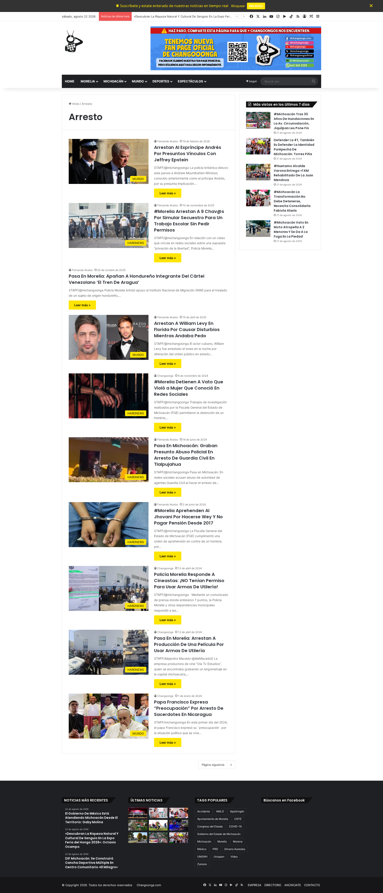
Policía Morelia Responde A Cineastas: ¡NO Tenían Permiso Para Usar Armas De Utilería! (189, 580)
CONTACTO (312, 885)
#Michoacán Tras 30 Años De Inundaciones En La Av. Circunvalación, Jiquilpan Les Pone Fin (294, 121)
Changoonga (165, 375)
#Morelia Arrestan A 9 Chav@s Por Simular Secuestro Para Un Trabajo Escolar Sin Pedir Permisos (189, 220)
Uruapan (219, 856)
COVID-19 (235, 826)
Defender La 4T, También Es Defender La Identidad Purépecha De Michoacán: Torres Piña (294, 147)
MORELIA (88, 81)
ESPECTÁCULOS (190, 81)
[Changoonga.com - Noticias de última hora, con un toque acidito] (73, 41)
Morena (237, 841)
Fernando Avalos (167, 141)
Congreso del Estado (210, 826)
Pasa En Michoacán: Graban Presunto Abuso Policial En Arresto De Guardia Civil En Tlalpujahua (185, 455)
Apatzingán (237, 811)
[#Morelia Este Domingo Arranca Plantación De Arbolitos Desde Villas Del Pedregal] (137, 837)
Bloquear (238, 6)
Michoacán (204, 841)
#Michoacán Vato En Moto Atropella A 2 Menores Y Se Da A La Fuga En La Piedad (291, 229)
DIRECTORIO (272, 885)
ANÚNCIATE (292, 885)
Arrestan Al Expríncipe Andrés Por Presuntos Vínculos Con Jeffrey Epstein (187, 153)
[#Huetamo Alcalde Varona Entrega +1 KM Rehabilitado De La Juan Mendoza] (258, 172)
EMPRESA (254, 885)
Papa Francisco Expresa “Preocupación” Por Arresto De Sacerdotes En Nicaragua (188, 708)
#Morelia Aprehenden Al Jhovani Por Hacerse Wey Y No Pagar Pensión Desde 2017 (188, 516)
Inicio (75, 103)
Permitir (256, 6)
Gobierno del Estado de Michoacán (218, 834)
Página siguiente (213, 764)
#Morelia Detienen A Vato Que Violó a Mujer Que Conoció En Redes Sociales (188, 388)
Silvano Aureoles (234, 849)
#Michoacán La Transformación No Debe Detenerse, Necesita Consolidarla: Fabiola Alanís (292, 201)
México (201, 849)
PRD (215, 849)
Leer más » (168, 193)
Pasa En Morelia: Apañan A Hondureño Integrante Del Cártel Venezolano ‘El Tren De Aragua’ (136, 279)
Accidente (203, 811)
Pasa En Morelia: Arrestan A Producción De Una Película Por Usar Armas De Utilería (189, 644)
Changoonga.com (149, 885)
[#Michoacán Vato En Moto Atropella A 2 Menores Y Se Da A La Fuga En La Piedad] (258, 228)
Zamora (202, 864)
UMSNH (202, 856)
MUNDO (138, 81)
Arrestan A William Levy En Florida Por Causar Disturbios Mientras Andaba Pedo (187, 329)
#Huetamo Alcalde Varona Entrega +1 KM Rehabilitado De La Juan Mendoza (293, 173)
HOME (69, 81)
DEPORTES (160, 81)
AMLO (220, 811)
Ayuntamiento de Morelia (212, 819)
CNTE (238, 819)
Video (234, 856)
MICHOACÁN (113, 81)
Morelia (222, 841)
